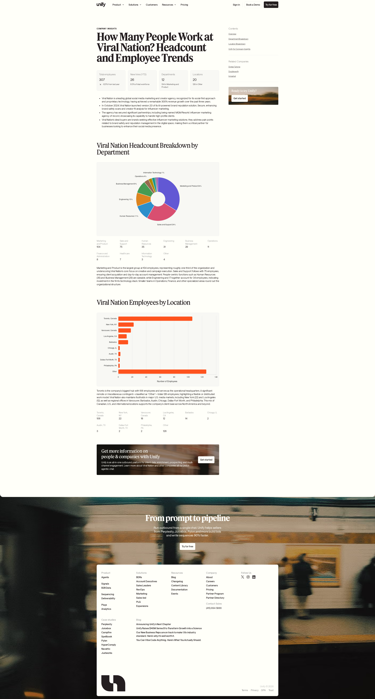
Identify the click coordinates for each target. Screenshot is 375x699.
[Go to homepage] (101, 4)
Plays (104, 604)
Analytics (106, 608)
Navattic (105, 648)
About (209, 577)
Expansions (142, 606)
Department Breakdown (238, 39)
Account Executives (146, 581)
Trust (271, 690)
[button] (118, 4)
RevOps (140, 589)
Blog (173, 577)
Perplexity (106, 624)
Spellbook (106, 636)
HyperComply (108, 644)
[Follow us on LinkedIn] (253, 577)
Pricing (210, 589)
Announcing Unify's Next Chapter (153, 624)
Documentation (179, 589)
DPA (263, 690)
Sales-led (141, 597)
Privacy (255, 690)
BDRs (139, 577)
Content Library (179, 585)
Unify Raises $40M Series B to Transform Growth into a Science (169, 628)
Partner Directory (215, 597)
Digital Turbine (234, 67)
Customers (212, 585)
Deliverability (108, 598)
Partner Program (215, 593)
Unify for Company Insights (239, 49)
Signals (105, 583)
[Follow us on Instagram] (248, 577)
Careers (210, 581)
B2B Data (106, 587)
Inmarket (232, 76)
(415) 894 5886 (214, 608)
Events (174, 593)
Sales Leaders (143, 585)
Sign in (236, 4)
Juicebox (106, 628)
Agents (105, 577)
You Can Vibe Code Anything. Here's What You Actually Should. (168, 640)
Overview (232, 34)
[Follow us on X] (242, 577)
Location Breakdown (237, 44)
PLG (138, 601)
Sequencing (107, 594)
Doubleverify (234, 71)
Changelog (177, 581)
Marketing (141, 593)
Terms (245, 690)
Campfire (106, 632)
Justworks (106, 652)
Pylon (104, 640)
